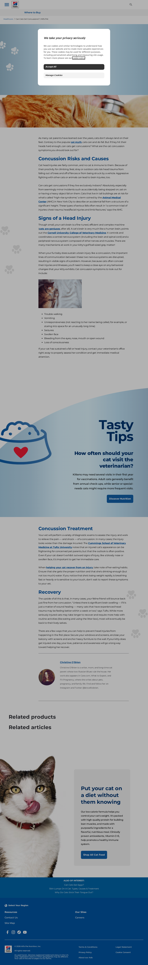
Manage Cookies (53, 75)
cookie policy (79, 58)
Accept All (50, 67)
